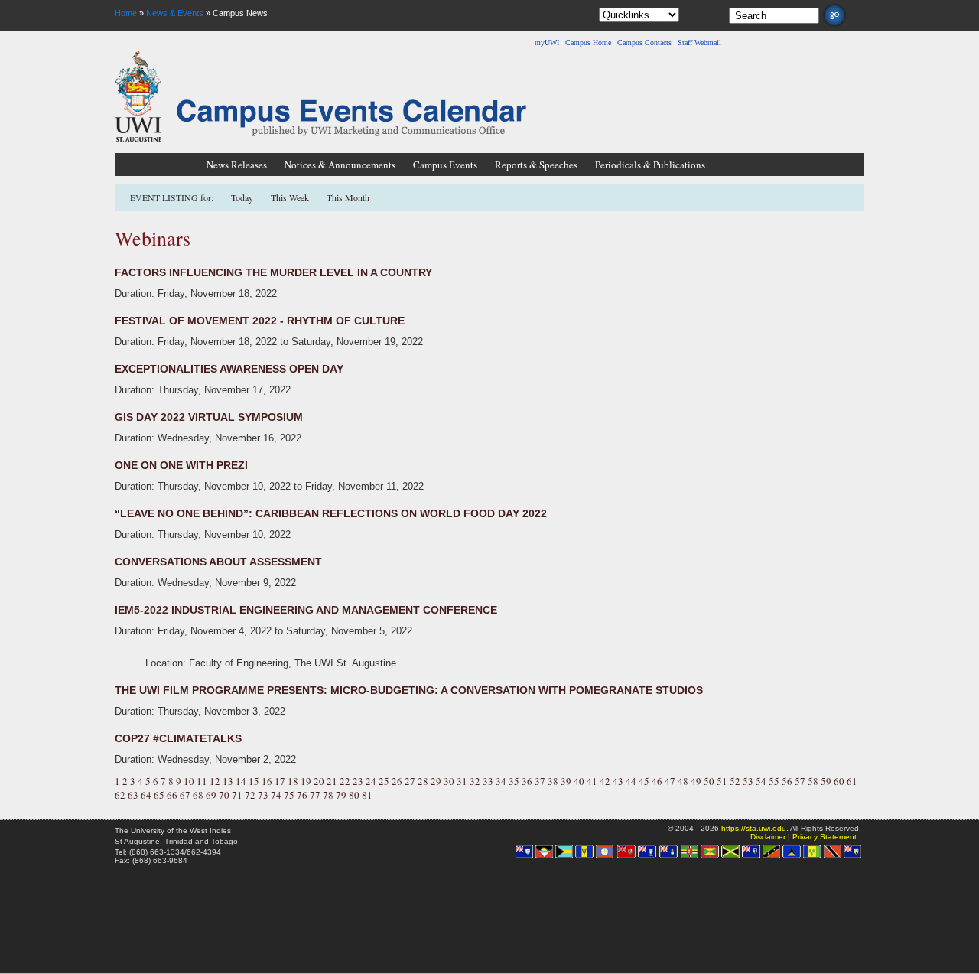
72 (250, 795)
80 (354, 795)
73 (263, 795)
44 (631, 781)
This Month (348, 197)
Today (243, 197)
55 (774, 781)
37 (540, 781)
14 (241, 781)
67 (185, 795)
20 (319, 781)
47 (670, 781)
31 (462, 781)
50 (709, 781)
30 (449, 781)
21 (332, 781)
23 (358, 781)
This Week (290, 197)
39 (566, 781)
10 (189, 781)
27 (410, 781)
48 (683, 781)
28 (423, 781)
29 (436, 781)
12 (215, 781)
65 (159, 795)
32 (475, 781)
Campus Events (445, 164)
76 (302, 795)
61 (852, 781)
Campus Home (588, 42)
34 (501, 781)
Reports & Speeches (536, 164)
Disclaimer (767, 836)
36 (527, 781)
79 (341, 795)
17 (280, 781)
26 (397, 781)
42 (605, 781)
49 (696, 781)
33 (488, 781)
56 (787, 781)
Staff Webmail (699, 42)
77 (315, 795)
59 (826, 781)
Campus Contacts (644, 42)
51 (722, 781)
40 (579, 781)
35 (514, 781)
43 (618, 781)
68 (198, 795)
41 (592, 781)
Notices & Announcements (340, 164)
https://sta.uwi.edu (753, 828)
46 (657, 781)
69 (211, 795)
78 (328, 795)
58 (813, 781)
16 (267, 781)
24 (371, 781)
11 (202, 781)
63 (133, 795)
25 (384, 781)
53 (748, 781)
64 (146, 795)
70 (224, 795)
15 (254, 781)
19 (306, 781)
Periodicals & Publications (650, 164)
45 (644, 781)
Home (126, 13)
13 (228, 781)
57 (800, 781)
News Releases (237, 164)
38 (553, 781)
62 (120, 795)
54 (761, 781)
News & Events (174, 13)
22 (345, 781)
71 (237, 795)
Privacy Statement (824, 836)
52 (735, 781)
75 (289, 795)
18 (293, 781)
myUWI (547, 42)
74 (276, 795)
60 (839, 781)
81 (367, 795)
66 (172, 795)
